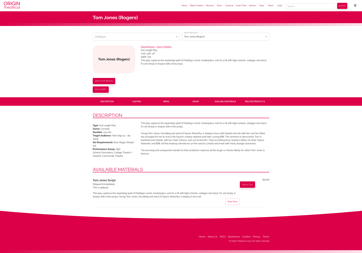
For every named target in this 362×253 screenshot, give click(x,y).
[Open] (177, 37)
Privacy (256, 236)
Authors (252, 5)
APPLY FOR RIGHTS (104, 81)
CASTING (136, 101)
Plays (219, 5)
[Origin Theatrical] (12, 5)
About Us (212, 236)
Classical (229, 5)
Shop (261, 5)
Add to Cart (247, 184)
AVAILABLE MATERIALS (225, 101)
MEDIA (166, 101)
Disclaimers (234, 236)
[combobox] (134, 36)
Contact (246, 236)
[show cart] (355, 5)
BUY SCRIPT (100, 89)
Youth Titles (241, 5)
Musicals (210, 5)
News (270, 5)
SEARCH (342, 6)
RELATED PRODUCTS (255, 101)
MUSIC (196, 101)
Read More (233, 201)
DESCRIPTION (107, 101)
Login (279, 5)
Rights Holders (196, 5)
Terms (266, 236)
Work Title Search (191, 33)
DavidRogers (148, 46)
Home (184, 5)
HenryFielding (164, 46)
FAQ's (223, 236)
